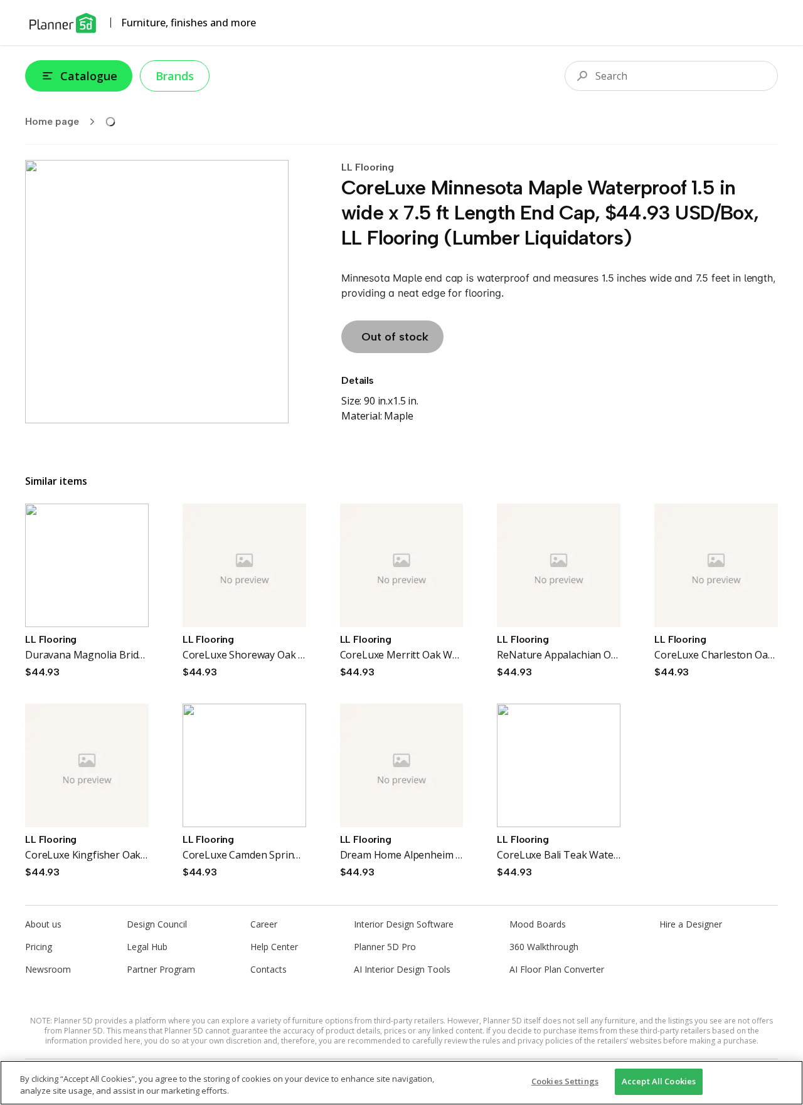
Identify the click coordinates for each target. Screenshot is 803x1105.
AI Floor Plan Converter (556, 969)
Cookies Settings (564, 1081)
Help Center (274, 947)
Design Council (157, 924)
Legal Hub (147, 947)
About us (43, 924)
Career (263, 924)
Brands (175, 75)
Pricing (38, 947)
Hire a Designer (690, 924)
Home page (52, 121)
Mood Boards (537, 924)
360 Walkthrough (543, 947)
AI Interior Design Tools (402, 969)
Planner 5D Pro (385, 947)
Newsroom (48, 969)
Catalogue (88, 75)
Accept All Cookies (659, 1081)
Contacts (268, 969)
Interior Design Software (404, 924)
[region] (401, 1082)
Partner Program (161, 969)
